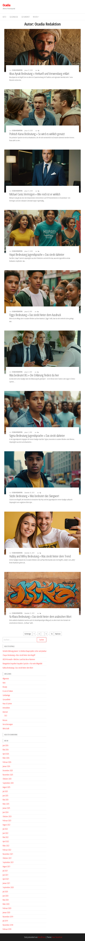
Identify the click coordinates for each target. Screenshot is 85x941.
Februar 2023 (7, 820)
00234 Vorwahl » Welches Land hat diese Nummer (19, 659)
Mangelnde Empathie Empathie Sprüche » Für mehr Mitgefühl (22, 663)
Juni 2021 (5, 875)
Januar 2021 (6, 883)
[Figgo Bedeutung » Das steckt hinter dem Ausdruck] (42, 291)
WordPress (41, 937)
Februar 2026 (7, 762)
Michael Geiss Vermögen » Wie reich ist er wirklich (34, 194)
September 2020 (8, 887)
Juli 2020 (5, 891)
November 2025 (8, 774)
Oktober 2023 (7, 816)
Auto (4, 16)
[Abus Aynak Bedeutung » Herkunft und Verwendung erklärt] (42, 50)
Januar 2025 (6, 808)
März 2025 (6, 803)
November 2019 (8, 916)
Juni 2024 (5, 812)
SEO (5, 715)
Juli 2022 (5, 829)
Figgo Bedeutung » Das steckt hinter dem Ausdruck (35, 315)
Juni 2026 (5, 745)
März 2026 (6, 758)
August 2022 (6, 824)
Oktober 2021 (7, 858)
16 (51, 633)
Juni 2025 (5, 795)
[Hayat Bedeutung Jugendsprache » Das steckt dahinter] (42, 231)
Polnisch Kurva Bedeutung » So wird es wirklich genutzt (37, 134)
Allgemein (6, 678)
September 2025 (8, 783)
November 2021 (8, 854)
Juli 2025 (5, 791)
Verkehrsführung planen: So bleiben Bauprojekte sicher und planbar (24, 651)
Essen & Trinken (8, 691)
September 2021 (8, 862)
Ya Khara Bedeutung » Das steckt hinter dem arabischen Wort (40, 616)
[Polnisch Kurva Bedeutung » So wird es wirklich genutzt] (42, 110)
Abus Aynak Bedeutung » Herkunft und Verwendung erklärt (39, 73)
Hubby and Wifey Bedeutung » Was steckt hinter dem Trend (40, 556)
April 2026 (6, 753)
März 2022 (6, 845)
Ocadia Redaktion (17, 70)
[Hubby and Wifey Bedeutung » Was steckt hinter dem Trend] (42, 532)
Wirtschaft (6, 728)
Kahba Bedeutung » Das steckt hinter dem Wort (18, 667)
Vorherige (28, 633)
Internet (5, 712)
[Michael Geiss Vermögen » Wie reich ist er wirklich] (42, 170)
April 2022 (6, 841)
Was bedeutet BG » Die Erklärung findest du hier (34, 375)
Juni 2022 (5, 833)
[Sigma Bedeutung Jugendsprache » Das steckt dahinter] (42, 412)
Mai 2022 (6, 837)
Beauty (5, 686)
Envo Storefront (57, 937)
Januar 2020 (6, 912)
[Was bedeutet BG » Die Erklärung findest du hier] (42, 351)
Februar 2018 (7, 929)
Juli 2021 (5, 870)
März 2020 (6, 904)
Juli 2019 (5, 920)
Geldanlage (14, 16)
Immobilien (6, 707)
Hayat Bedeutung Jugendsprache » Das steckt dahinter (36, 254)
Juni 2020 (5, 895)
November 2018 (8, 925)
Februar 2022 (7, 849)
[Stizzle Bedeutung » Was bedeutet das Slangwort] (42, 472)
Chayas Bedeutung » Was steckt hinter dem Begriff (19, 655)
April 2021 (6, 879)
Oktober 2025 (7, 778)
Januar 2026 (6, 766)
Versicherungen (8, 724)
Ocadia (6, 5)
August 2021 (6, 866)
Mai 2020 (6, 899)
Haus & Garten (7, 703)
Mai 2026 (6, 749)
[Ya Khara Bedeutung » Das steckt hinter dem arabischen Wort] (42, 593)
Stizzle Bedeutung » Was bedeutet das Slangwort (34, 496)
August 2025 (6, 787)
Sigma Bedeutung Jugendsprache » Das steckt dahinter (37, 435)
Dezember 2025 (8, 770)
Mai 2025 (6, 799)
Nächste (58, 633)
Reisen (35, 16)
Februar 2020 (7, 908)
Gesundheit (25, 16)
